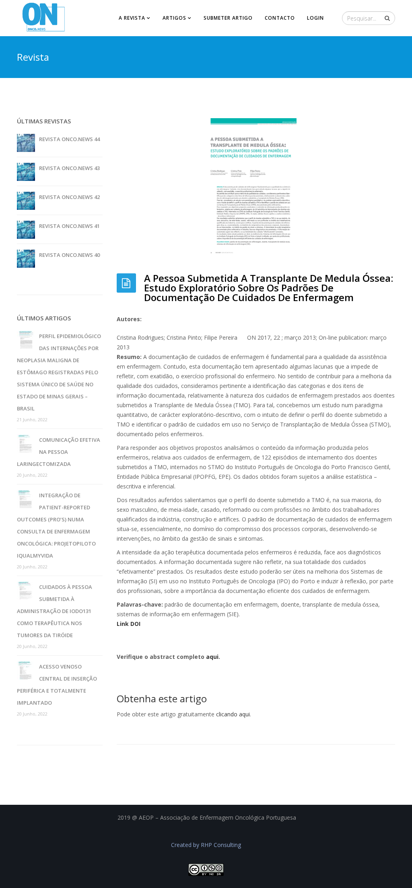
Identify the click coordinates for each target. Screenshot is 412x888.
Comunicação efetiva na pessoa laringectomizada (58, 452)
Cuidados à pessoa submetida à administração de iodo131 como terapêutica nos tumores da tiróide (54, 611)
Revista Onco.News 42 (69, 197)
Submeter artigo (228, 17)
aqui (212, 656)
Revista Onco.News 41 (69, 226)
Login (315, 17)
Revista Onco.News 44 (69, 139)
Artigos (174, 17)
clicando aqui (233, 714)
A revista (132, 17)
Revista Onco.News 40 (69, 254)
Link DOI (128, 624)
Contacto (280, 17)
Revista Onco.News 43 (69, 168)
